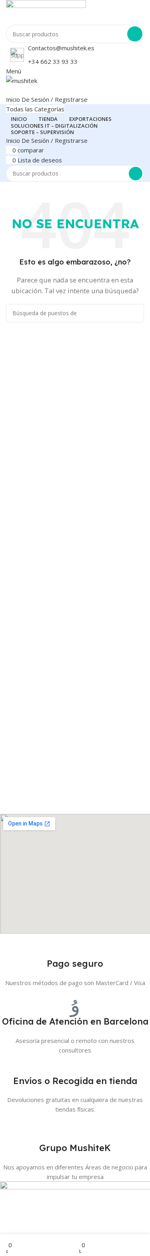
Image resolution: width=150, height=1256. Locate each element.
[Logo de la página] (75, 12)
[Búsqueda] (134, 33)
